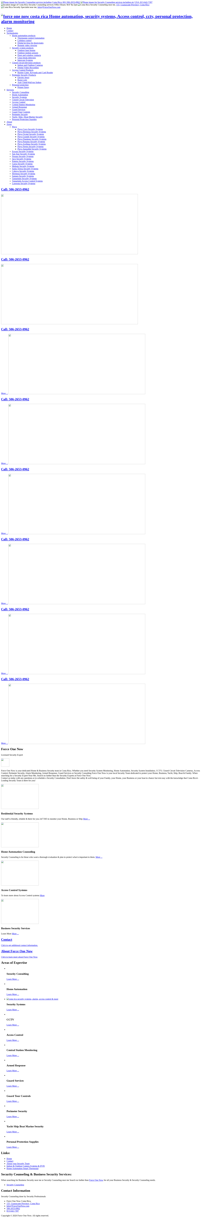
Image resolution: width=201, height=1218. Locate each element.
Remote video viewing (27, 45)
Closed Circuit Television (23, 99)
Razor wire (22, 80)
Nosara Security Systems (23, 156)
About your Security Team (18, 1163)
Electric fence (23, 77)
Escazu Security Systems (23, 151)
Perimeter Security (20, 114)
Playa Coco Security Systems (30, 129)
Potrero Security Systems (23, 161)
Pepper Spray (23, 87)
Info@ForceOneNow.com (49, 7)
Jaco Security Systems (21, 159)
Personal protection (20, 85)
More (42, 895)
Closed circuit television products (26, 63)
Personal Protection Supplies (24, 119)
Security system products (23, 48)
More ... (4, 393)
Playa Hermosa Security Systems (32, 132)
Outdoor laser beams (26, 50)
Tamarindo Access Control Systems (27, 181)
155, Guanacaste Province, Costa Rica (132, 5)
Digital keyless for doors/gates (30, 43)
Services (10, 90)
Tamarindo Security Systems (24, 178)
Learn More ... (13, 979)
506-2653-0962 (13, 1208)
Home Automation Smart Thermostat (22, 1168)
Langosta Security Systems (23, 183)
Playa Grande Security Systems (31, 136)
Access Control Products (22, 70)
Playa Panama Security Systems (31, 141)
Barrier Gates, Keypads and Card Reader (35, 72)
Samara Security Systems (23, 176)
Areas (9, 124)
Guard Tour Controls (21, 112)
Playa (14, 127)
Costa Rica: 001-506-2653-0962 (66, 2)
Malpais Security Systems (23, 166)
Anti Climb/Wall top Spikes (29, 82)
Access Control (18, 102)
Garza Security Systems (22, 164)
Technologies (12, 33)
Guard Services (18, 109)
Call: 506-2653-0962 (15, 189)
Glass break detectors (27, 58)
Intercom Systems (25, 60)
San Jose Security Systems (23, 154)
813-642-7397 (13, 1211)
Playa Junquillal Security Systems (32, 149)
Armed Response (19, 107)
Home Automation (20, 95)
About (9, 122)
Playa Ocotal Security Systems (31, 134)
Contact (10, 30)
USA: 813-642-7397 (143, 2)
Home (9, 28)
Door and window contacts (29, 55)
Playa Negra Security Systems (30, 146)
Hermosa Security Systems (23, 173)
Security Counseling (15, 1185)
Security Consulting (20, 92)
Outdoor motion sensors (28, 53)
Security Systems (19, 97)
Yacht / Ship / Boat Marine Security (27, 117)
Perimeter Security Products (24, 75)
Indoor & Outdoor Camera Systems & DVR (26, 1166)
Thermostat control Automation (31, 38)
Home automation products (23, 35)
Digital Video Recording (28, 67)
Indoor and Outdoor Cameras (30, 65)
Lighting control (24, 40)
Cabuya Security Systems (23, 171)
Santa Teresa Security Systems (25, 169)
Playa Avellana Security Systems (32, 144)
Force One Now (96, 1180)
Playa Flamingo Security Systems (32, 139)
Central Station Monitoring (23, 104)
